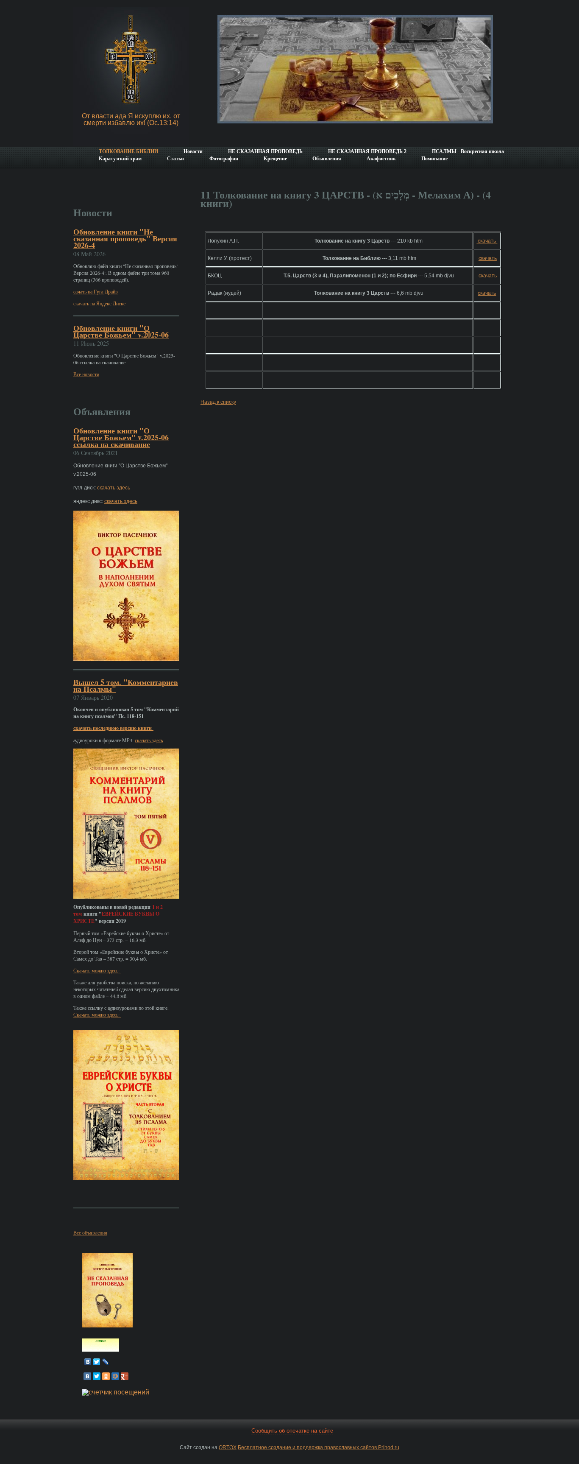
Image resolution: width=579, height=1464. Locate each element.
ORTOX (228, 1447)
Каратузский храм (120, 159)
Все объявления (90, 1232)
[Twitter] (96, 1361)
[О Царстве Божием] (100, 1349)
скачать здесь (113, 488)
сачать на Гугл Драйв (95, 291)
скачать (486, 241)
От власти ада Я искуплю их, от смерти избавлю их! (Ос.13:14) (131, 119)
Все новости (86, 374)
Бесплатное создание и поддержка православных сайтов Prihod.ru (318, 1447)
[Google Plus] (124, 1376)
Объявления (326, 159)
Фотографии (223, 159)
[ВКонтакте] (88, 1361)
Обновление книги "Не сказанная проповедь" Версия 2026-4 (125, 238)
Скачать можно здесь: (97, 970)
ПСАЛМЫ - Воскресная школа (468, 151)
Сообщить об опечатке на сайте (292, 1431)
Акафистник (381, 159)
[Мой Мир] (115, 1376)
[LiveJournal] (105, 1361)
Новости (193, 151)
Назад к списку (218, 402)
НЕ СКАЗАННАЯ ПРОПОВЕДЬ (265, 151)
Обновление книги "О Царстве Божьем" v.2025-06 (121, 331)
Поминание (434, 159)
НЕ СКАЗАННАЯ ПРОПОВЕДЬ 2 (367, 151)
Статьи (175, 159)
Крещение (275, 159)
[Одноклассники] (106, 1376)
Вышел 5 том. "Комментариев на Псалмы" (125, 685)
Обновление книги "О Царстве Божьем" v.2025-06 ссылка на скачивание (121, 437)
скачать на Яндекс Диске (100, 303)
